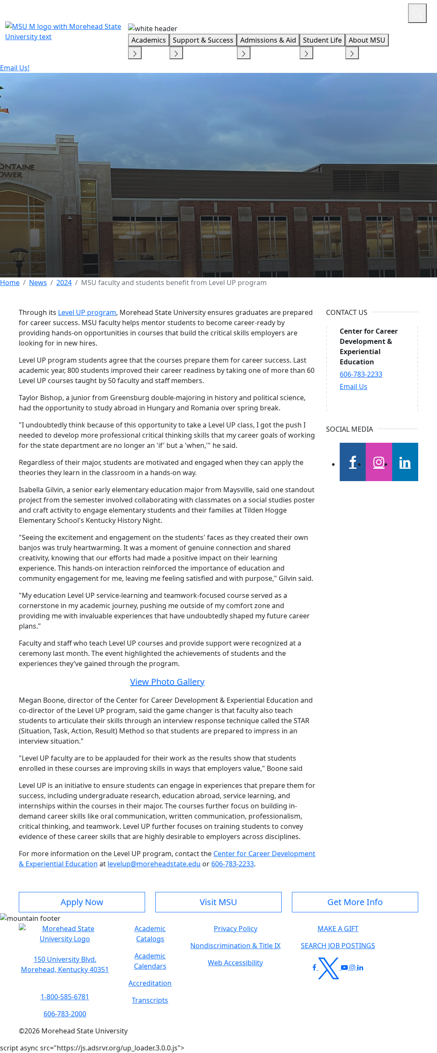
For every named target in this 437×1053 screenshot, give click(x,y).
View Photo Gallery (167, 681)
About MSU (367, 40)
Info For (238, 12)
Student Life (322, 40)
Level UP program (87, 312)
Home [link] (10, 282)
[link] (65, 964)
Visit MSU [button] (218, 902)
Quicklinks (290, 12)
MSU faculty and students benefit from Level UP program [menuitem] (174, 282)
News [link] (38, 282)
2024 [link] (64, 282)
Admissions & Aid (268, 40)
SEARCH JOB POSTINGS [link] (338, 945)
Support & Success (203, 40)
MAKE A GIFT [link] (338, 928)
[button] (65, 938)
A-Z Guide (344, 12)
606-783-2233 (232, 863)
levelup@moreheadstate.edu (154, 863)
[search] (417, 13)
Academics (148, 40)
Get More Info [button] (355, 902)
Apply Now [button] (82, 902)
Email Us (353, 386)
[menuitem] (10, 282)
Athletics (385, 12)
